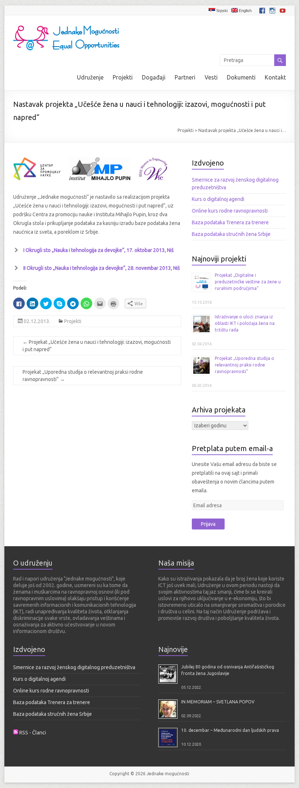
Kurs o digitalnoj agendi (218, 199)
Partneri (185, 77)
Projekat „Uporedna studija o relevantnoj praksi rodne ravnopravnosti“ (83, 375)
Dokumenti (241, 77)
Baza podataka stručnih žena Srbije (231, 234)
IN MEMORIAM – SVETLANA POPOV (218, 701)
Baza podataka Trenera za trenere (230, 222)
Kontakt (275, 77)
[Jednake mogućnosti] (66, 24)
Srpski (221, 10)
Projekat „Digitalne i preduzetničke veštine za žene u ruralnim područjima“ (248, 282)
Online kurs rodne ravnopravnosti (230, 211)
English (245, 10)
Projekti (123, 77)
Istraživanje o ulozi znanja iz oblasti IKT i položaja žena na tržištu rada (245, 323)
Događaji (154, 77)
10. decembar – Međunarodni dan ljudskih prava (230, 730)
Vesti (211, 77)
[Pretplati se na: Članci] (15, 732)
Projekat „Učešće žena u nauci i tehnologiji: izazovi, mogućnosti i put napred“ (97, 345)
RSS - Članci (32, 732)
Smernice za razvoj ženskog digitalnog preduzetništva (74, 667)
